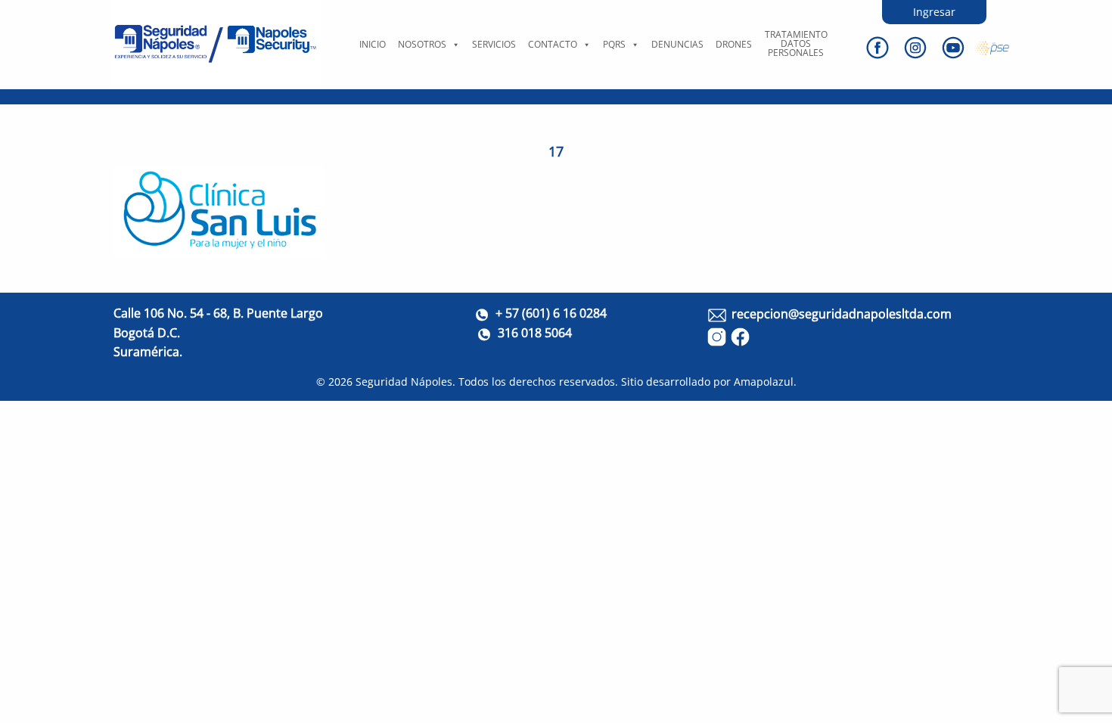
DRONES (734, 44)
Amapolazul (764, 381)
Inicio (372, 44)
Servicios (494, 44)
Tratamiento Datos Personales (796, 43)
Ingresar (934, 12)
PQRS (614, 44)
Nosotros (422, 44)
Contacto (552, 44)
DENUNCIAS (677, 44)
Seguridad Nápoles (404, 381)
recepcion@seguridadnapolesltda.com (841, 314)
